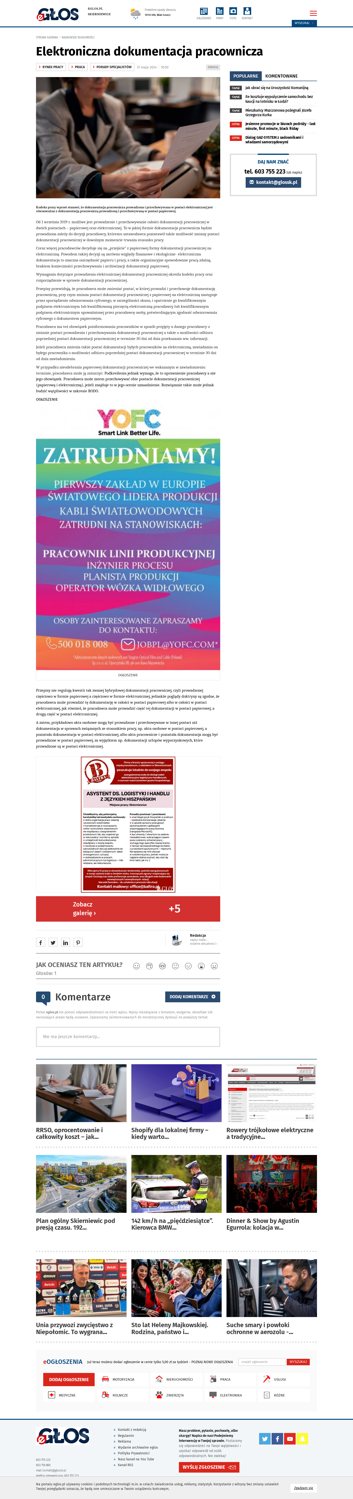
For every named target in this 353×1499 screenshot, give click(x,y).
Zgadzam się (305, 1488)
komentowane (281, 76)
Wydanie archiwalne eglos (138, 1447)
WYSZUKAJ (298, 1362)
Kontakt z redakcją (132, 1430)
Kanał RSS (125, 1465)
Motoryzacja (123, 1379)
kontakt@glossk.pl (276, 182)
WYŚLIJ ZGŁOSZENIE (204, 1467)
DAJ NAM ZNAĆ (273, 161)
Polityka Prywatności (134, 1453)
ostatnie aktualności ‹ (203, 943)
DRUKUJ (214, 67)
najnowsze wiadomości (78, 37)
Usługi (280, 1379)
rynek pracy (51, 67)
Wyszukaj (302, 23)
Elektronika (231, 1395)
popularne (245, 76)
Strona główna (47, 37)
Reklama (124, 1441)
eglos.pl (95, 8)
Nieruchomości (179, 1379)
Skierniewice (99, 14)
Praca (78, 67)
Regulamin (126, 1436)
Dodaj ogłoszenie (69, 1379)
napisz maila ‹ (198, 940)
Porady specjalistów (112, 67)
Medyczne (67, 1395)
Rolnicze (120, 1395)
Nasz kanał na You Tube (136, 1459)
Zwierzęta (175, 1395)
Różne (279, 1395)
